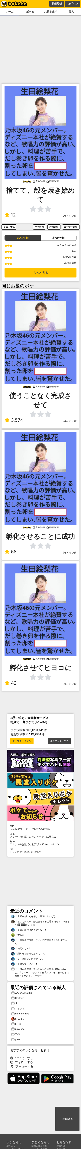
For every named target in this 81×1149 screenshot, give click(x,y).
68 (14, 551)
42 (14, 683)
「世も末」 (21, 934)
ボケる (30, 11)
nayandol (20, 1029)
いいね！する (23, 1058)
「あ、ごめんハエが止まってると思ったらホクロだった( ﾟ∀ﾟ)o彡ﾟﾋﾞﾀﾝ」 (42, 923)
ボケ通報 (39, 227)
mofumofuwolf (22, 1013)
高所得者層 (70, 262)
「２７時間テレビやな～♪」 (29, 958)
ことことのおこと (66, 244)
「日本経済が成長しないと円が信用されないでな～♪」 (41, 942)
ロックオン (21, 1008)
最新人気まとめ (39, 1145)
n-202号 (19, 1018)
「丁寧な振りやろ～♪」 (27, 963)
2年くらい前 (69, 215)
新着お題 (61, 1145)
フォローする (23, 1062)
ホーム (10, 11)
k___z (18, 1023)
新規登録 (57, 3)
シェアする (9, 227)
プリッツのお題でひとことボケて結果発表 (33, 835)
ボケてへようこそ (59, 741)
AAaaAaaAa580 (23, 992)
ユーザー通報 (70, 227)
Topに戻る (67, 1119)
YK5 (17, 1034)
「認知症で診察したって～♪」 (30, 953)
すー (17, 1003)
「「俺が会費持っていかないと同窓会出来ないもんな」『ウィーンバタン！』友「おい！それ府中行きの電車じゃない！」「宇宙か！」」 (42, 972)
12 (13, 215)
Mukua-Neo (69, 256)
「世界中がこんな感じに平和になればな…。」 (38, 916)
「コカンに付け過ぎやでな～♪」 (31, 929)
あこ (74, 250)
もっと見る (40, 272)
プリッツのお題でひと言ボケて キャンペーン (34, 843)
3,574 (17, 420)
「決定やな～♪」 (24, 948)
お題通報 (53, 227)
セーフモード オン (22, 741)
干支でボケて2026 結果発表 (25, 850)
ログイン (72, 3)
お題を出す (50, 11)
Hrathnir (19, 998)
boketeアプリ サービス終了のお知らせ (31, 828)
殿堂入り (10, 1145)
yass (17, 1039)
